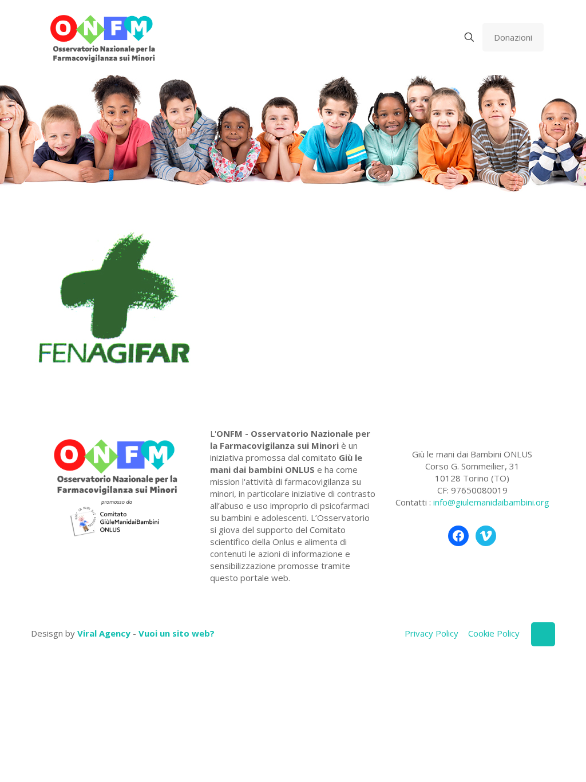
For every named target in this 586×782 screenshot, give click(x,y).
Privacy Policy (431, 633)
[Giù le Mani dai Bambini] (102, 37)
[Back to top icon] (543, 634)
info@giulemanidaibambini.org (491, 502)
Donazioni (513, 37)
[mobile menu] (429, 37)
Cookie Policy (494, 633)
